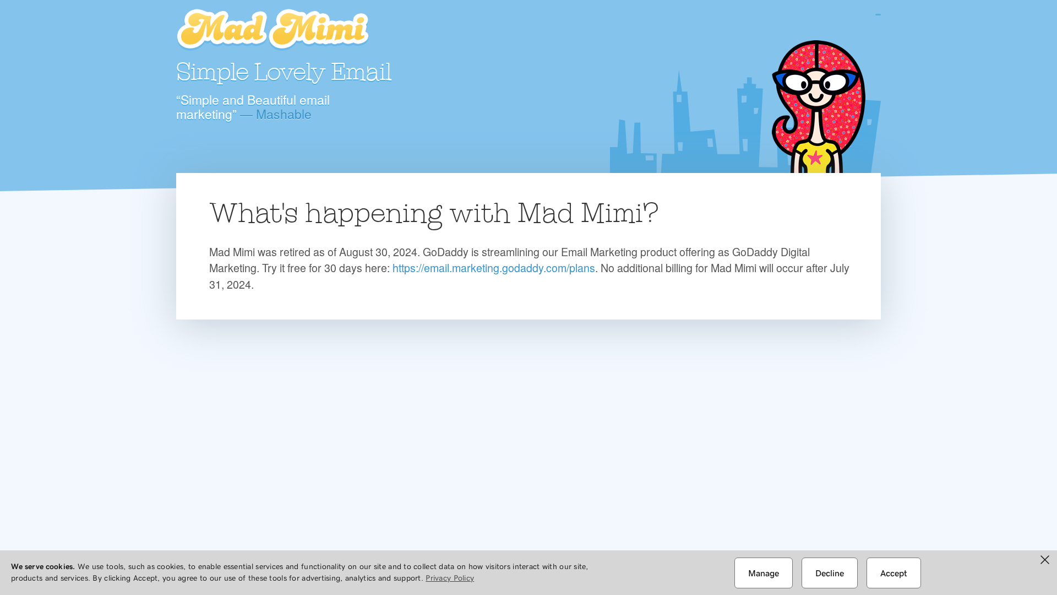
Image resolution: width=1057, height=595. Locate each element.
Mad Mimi (272, 30)
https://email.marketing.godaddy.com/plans (494, 267)
